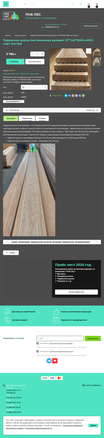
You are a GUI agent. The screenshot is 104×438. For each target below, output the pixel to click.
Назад (12, 253)
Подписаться (92, 338)
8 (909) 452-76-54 (13, 402)
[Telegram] (76, 95)
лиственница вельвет (82, 242)
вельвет (15, 242)
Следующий (90, 110)
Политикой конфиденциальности (61, 351)
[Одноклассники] (72, 95)
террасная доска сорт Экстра (41, 242)
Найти (72, 4)
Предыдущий (14, 110)
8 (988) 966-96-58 (13, 412)
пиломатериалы (24, 242)
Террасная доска (68, 242)
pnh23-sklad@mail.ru (93, 385)
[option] (70, 69)
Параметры (27, 118)
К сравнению (88, 51)
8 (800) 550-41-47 (52, 27)
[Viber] (79, 95)
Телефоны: (11, 393)
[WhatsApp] (83, 95)
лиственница (56, 242)
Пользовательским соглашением (60, 343)
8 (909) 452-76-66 (13, 398)
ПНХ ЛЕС (33, 14)
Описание (10, 118)
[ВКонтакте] (69, 95)
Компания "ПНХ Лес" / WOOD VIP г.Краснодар (21, 74)
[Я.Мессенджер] (66, 95)
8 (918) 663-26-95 (13, 407)
